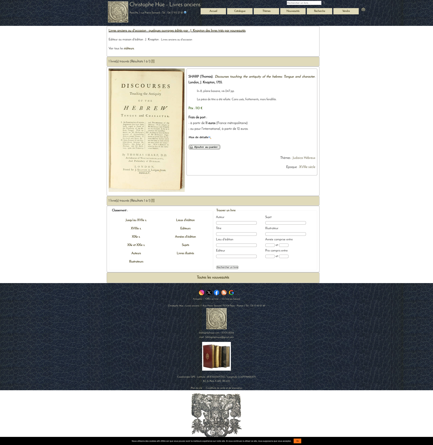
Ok (297, 440)
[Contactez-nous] (185, 12)
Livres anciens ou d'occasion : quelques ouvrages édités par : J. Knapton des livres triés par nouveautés (177, 30)
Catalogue (239, 11)
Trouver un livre (226, 210)
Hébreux (309, 158)
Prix (267, 250)
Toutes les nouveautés (213, 278)
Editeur (220, 250)
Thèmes (285, 158)
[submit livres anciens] (324, 3)
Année (269, 239)
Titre (218, 228)
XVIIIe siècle (307, 167)
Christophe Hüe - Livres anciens (165, 5)
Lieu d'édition (224, 239)
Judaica (298, 158)
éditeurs (129, 48)
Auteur (220, 217)
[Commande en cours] (372, 10)
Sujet (268, 217)
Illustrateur (271, 228)
